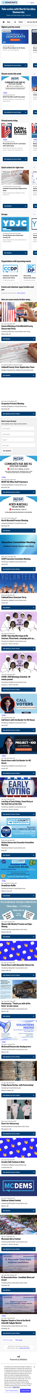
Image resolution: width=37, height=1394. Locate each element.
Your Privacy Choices (12, 1390)
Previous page (7, 1340)
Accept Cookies (25, 1390)
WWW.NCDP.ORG (24, 1348)
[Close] (34, 1367)
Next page (18, 1340)
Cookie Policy (16, 1387)
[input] (31, 3)
